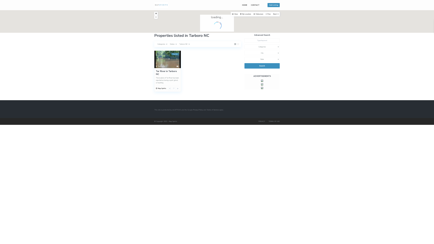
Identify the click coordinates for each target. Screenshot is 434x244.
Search (262, 66)
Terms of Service (213, 110)
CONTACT (255, 5)
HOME (244, 5)
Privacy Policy (198, 110)
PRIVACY (261, 121)
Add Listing (273, 5)
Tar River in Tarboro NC (166, 73)
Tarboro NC (162, 66)
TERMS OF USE (274, 121)
